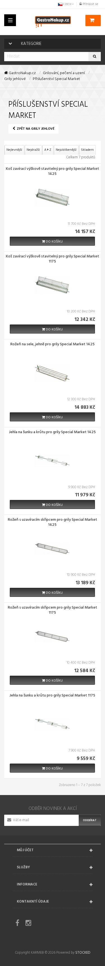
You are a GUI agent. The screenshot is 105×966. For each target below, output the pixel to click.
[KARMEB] (53, 22)
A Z (47, 150)
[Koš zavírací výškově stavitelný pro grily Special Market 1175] (52, 285)
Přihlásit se (90, 4)
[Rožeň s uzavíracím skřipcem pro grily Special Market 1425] (52, 549)
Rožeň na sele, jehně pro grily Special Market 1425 (52, 345)
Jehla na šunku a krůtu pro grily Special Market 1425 (52, 432)
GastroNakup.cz (22, 73)
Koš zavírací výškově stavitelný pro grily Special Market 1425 (52, 171)
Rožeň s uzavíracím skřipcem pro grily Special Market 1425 (52, 522)
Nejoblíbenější (66, 150)
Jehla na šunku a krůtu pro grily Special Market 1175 (52, 696)
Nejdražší (33, 150)
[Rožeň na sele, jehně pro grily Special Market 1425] (52, 373)
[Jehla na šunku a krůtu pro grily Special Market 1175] (52, 724)
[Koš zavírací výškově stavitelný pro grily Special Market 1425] (52, 197)
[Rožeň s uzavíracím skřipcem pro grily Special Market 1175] (52, 636)
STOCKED (82, 953)
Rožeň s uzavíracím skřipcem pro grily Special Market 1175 (52, 610)
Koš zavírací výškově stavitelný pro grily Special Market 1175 (52, 259)
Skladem (87, 150)
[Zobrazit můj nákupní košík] (93, 20)
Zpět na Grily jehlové (35, 129)
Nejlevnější (14, 150)
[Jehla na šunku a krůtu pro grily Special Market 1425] (52, 461)
